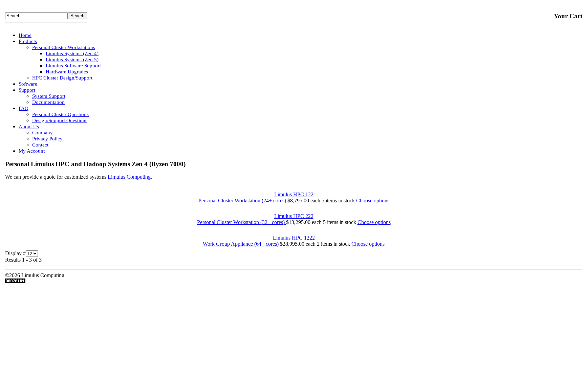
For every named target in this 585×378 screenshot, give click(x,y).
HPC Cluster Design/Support (62, 78)
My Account (32, 151)
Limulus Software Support (73, 65)
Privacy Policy (47, 138)
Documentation (48, 102)
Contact (40, 145)
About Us (29, 126)
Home (25, 35)
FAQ (23, 108)
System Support (48, 96)
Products (28, 41)
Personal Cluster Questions (60, 114)
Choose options (372, 200)
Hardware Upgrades (67, 71)
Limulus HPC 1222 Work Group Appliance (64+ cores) (259, 241)
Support (27, 90)
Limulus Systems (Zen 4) (72, 53)
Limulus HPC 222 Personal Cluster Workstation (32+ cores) (255, 219)
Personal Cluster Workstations (63, 47)
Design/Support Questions (59, 120)
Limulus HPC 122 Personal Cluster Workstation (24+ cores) (255, 197)
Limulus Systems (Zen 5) (72, 59)
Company (42, 132)
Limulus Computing (129, 177)
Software (28, 84)
